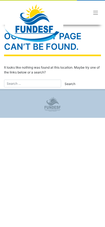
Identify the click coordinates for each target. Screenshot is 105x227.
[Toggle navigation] (95, 13)
